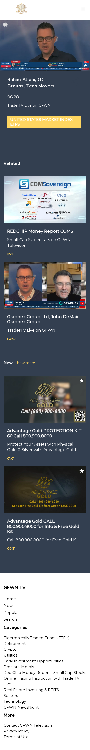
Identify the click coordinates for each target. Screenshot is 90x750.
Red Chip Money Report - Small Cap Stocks (45, 672)
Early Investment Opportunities (34, 661)
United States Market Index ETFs (41, 122)
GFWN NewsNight (21, 707)
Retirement (15, 643)
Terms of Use (16, 736)
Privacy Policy (17, 731)
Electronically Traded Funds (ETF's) (37, 637)
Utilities (11, 655)
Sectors (11, 695)
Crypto (10, 649)
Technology (15, 701)
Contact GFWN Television (28, 725)
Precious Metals (19, 666)
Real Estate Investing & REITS (31, 689)
